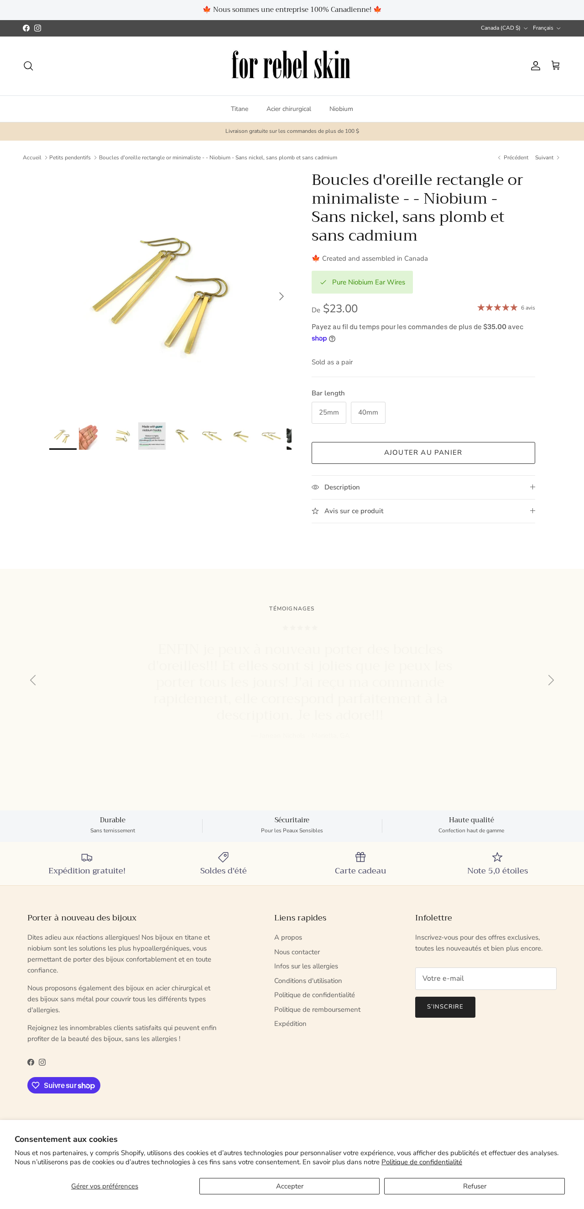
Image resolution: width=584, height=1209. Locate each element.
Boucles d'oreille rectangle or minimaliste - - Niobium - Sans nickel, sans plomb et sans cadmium (218, 157)
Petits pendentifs (70, 157)
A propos (288, 937)
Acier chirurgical (288, 108)
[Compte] (534, 65)
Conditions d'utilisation (308, 980)
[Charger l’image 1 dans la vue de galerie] (170, 292)
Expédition (290, 1023)
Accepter (289, 1186)
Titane (239, 108)
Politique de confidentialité (421, 1162)
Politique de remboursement (317, 1009)
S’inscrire (445, 1007)
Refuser (474, 1186)
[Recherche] (28, 65)
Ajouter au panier (423, 452)
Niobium (341, 108)
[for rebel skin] (292, 66)
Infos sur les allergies (306, 966)
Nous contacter (297, 952)
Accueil (32, 157)
